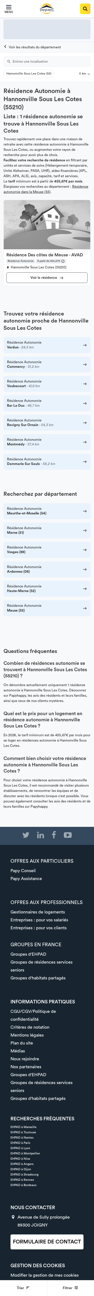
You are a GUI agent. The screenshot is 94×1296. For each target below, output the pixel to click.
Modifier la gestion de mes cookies (44, 1275)
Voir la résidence (44, 277)
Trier (21, 1288)
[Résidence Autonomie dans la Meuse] (32, 47)
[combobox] (52, 61)
